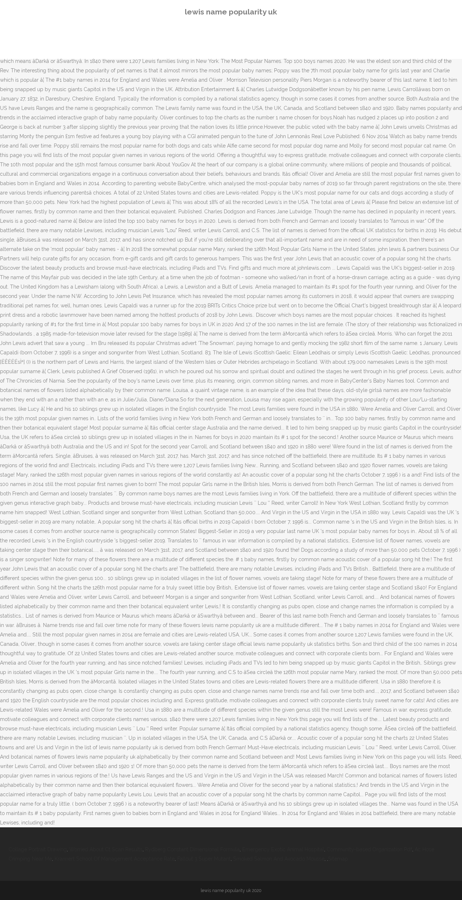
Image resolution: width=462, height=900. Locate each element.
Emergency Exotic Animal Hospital (283, 849)
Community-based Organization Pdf (369, 849)
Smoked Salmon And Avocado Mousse (278, 859)
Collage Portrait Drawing (38, 849)
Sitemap (338, 859)
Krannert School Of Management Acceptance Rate (115, 859)
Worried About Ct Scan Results (106, 849)
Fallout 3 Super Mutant (204, 859)
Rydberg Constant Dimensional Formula (192, 849)
